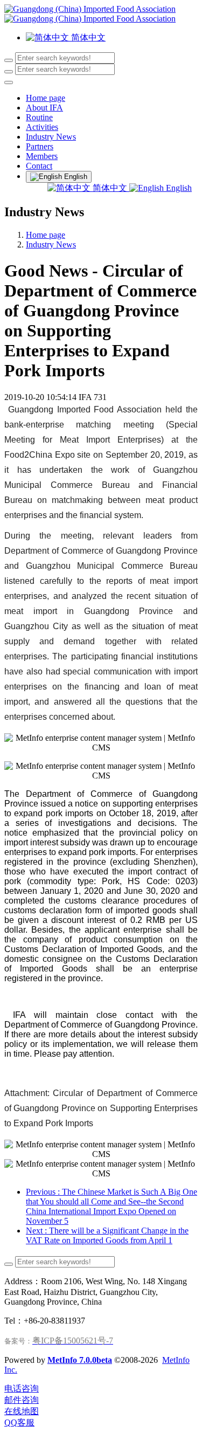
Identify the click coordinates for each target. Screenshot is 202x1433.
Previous (111, 1206)
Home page (45, 97)
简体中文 (109, 187)
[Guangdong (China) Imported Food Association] (101, 14)
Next (107, 1235)
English (178, 187)
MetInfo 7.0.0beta (79, 1360)
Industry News (51, 244)
